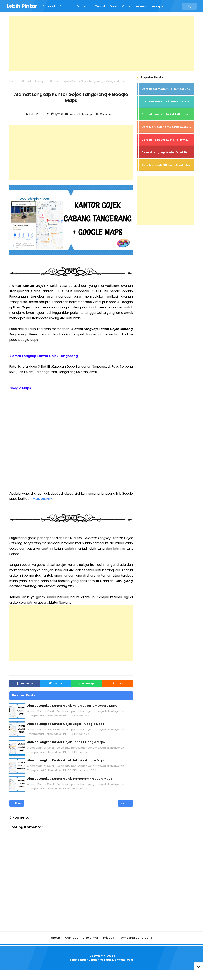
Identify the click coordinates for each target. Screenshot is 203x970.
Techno (66, 6)
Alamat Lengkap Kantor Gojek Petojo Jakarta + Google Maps (72, 706)
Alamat (75, 114)
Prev (18, 803)
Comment (107, 114)
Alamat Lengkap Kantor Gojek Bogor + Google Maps (65, 724)
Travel (100, 6)
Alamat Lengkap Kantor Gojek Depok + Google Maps (66, 742)
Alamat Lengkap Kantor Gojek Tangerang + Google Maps (69, 779)
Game (126, 6)
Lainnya (156, 6)
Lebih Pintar (78, 960)
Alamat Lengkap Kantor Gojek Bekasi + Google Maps (66, 760)
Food (113, 6)
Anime (141, 6)
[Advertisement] (101, 43)
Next (124, 803)
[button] (117, 683)
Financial (83, 6)
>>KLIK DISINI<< (41, 498)
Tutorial (49, 6)
